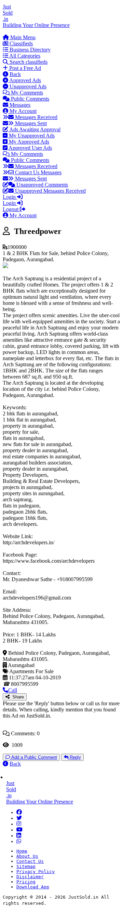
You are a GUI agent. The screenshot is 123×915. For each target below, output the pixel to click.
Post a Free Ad (24, 68)
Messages (19, 105)
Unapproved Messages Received (50, 191)
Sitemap (26, 866)
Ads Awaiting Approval (34, 129)
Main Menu (22, 37)
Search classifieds (27, 62)
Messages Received (35, 117)
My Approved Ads (28, 142)
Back (15, 74)
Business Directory (29, 50)
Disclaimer (30, 876)
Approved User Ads (30, 148)
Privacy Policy (35, 871)
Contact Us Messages (38, 172)
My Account (22, 111)
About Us (27, 856)
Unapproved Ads (27, 86)
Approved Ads (24, 80)
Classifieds (20, 43)
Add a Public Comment (33, 757)
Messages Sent (30, 123)
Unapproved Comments (41, 185)
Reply (74, 757)
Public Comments (29, 99)
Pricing (26, 881)
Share (17, 696)
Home (21, 851)
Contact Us (30, 861)
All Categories (24, 56)
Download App (32, 886)
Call (12, 690)
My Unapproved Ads (31, 135)
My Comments (26, 92)
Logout (11, 209)
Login (10, 197)
